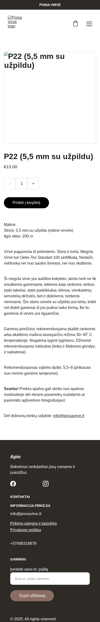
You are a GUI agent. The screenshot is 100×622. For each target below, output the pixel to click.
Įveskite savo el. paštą (29, 569)
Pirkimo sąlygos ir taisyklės (33, 523)
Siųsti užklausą (32, 596)
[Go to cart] (75, 24)
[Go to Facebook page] (13, 484)
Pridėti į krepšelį (26, 203)
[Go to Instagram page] (46, 484)
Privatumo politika (25, 530)
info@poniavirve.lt (68, 416)
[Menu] (89, 24)
